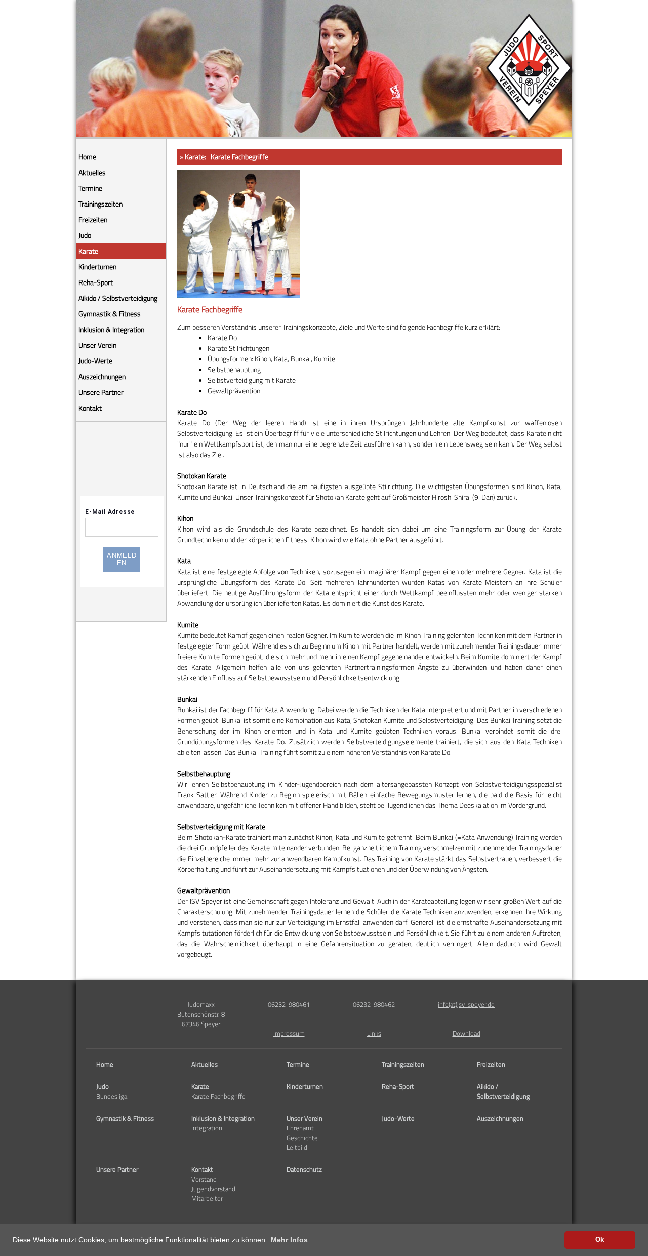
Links (374, 1033)
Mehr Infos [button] (289, 1240)
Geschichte (302, 1138)
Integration (206, 1128)
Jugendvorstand (213, 1189)
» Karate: (193, 156)
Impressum (289, 1033)
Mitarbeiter (207, 1198)
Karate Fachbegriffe (239, 156)
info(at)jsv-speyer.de (466, 1004)
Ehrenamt (300, 1128)
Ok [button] (599, 1239)
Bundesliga (111, 1096)
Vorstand (204, 1179)
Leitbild (297, 1147)
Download (466, 1033)
